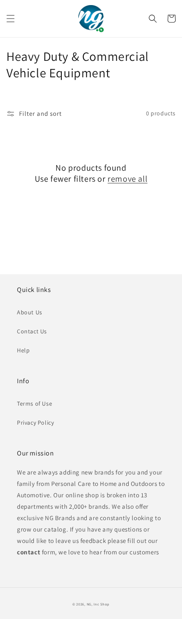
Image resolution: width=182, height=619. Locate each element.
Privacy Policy (35, 422)
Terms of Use (34, 403)
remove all (127, 178)
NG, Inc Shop (98, 604)
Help (23, 350)
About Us (29, 312)
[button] (10, 18)
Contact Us (32, 331)
